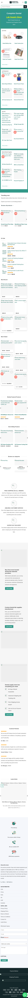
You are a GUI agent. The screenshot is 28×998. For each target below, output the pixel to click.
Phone (4, 937)
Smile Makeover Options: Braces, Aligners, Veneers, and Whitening (14, 802)
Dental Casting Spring (19, 43)
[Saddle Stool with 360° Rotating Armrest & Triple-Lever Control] (21, 306)
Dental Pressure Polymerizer (20, 83)
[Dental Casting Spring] (19, 37)
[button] (2, 2)
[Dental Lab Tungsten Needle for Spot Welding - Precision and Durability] (7, 53)
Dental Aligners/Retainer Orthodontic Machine (11, 83)
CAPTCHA (3, 956)
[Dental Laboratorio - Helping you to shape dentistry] (14, 2)
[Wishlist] (23, 2)
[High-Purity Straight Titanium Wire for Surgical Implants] (7, 289)
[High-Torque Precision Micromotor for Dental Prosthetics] (7, 306)
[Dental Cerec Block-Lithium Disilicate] (21, 363)
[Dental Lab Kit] (7, 344)
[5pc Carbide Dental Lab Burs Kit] (21, 379)
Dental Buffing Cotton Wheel (9, 43)
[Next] (26, 219)
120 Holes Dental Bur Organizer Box (9, 164)
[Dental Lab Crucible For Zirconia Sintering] (7, 360)
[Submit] (25, 6)
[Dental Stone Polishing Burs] (19, 53)
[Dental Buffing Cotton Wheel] (7, 37)
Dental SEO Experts (14, 987)
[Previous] (2, 219)
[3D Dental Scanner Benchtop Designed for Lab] (7, 376)
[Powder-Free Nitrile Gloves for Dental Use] (21, 322)
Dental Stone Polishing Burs (21, 59)
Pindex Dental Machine (21, 414)
